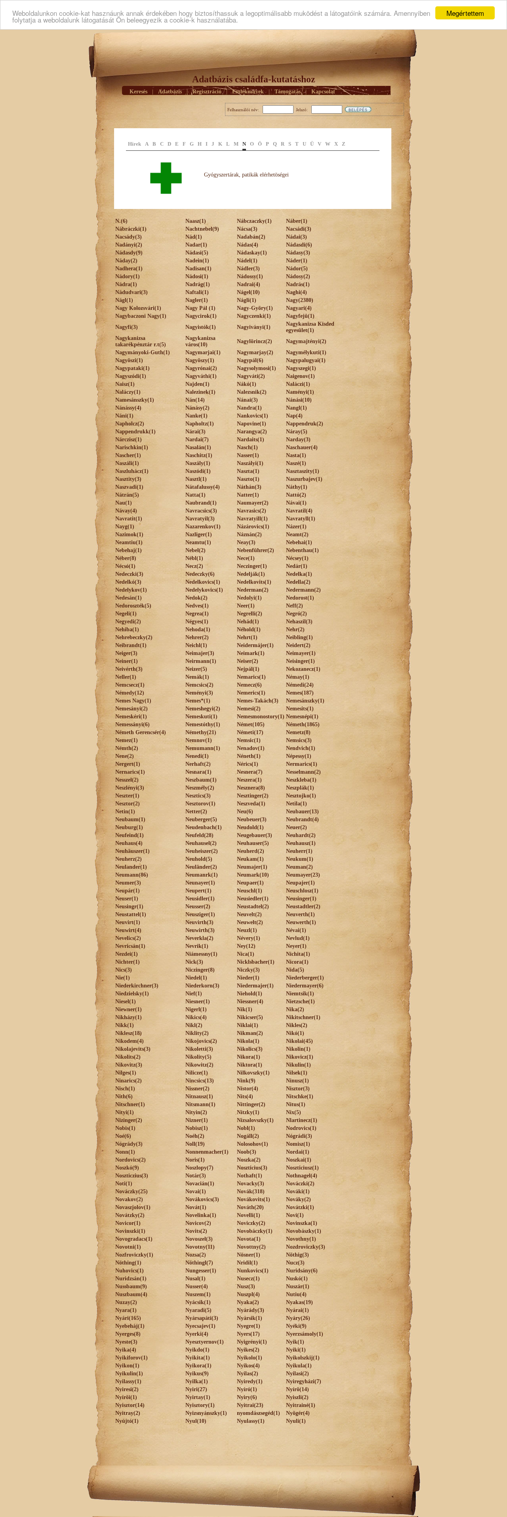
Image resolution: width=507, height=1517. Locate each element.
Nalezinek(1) (200, 392)
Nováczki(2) (300, 1184)
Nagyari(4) (299, 308)
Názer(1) (296, 527)
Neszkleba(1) (301, 780)
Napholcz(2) (129, 424)
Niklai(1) (247, 1025)
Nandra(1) (249, 408)
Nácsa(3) (247, 229)
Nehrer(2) (197, 637)
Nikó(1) (295, 1033)
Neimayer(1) (301, 653)
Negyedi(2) (128, 622)
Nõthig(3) (297, 1255)
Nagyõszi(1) (129, 360)
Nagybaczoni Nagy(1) (140, 316)
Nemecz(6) (249, 685)
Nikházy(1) (128, 1017)
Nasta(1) (296, 455)
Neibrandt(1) (131, 645)
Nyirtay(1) (197, 1397)
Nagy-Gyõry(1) (255, 308)
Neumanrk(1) (201, 875)
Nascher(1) (128, 455)
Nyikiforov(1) (131, 1358)
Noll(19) (195, 1144)
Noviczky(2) (251, 1223)
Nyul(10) (195, 1421)
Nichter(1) (127, 962)
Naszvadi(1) (129, 487)
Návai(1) (296, 503)
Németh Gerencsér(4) (140, 732)
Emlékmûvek (248, 92)
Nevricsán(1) (130, 946)
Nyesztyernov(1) (204, 1342)
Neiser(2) (247, 661)
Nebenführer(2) (255, 550)
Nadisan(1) (198, 269)
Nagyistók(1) (200, 327)
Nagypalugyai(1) (306, 360)
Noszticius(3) (252, 1168)
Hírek (134, 144)
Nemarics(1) (251, 677)
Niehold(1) (249, 994)
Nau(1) (123, 503)
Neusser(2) (197, 906)
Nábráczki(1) (131, 229)
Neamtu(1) (198, 542)
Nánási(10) (299, 400)
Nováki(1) (298, 1191)
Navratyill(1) (252, 519)
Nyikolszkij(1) (303, 1358)
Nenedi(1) (197, 756)
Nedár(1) (296, 566)
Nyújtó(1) (127, 1421)
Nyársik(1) (249, 1318)
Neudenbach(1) (203, 827)
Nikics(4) (196, 1017)
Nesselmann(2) (303, 772)
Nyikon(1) (127, 1366)
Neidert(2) (298, 645)
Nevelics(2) (128, 938)
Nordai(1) (297, 1152)
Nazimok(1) (129, 534)
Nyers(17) (248, 1334)
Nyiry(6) (247, 1397)
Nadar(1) (196, 245)
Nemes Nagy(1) (133, 701)
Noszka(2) (249, 1160)
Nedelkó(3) (128, 582)
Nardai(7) (197, 439)
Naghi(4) (296, 292)
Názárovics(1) (253, 527)
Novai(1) (195, 1191)
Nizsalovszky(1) (255, 1120)
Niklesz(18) (128, 1033)
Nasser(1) (248, 455)
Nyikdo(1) (197, 1350)
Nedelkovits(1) (254, 582)
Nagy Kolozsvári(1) (138, 308)
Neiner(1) (126, 661)
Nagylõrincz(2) (254, 341)
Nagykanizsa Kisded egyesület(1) (310, 327)
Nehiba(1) (127, 629)
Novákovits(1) (253, 1199)
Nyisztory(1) (200, 1405)
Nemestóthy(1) (202, 724)
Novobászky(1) (303, 1231)
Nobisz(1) (196, 1128)
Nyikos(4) (248, 1366)
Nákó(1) (246, 384)
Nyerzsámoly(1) (304, 1334)
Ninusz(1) (297, 1081)
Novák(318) (251, 1191)
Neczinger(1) (252, 566)
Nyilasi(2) (297, 1374)
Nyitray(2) (127, 1413)
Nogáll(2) (248, 1136)
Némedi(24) (300, 685)
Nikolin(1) (298, 1049)
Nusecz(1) (248, 1279)
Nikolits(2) (128, 1057)
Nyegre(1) (248, 1326)
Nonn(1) (125, 1152)
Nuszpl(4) (248, 1294)
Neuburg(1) (129, 827)
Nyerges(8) (128, 1334)
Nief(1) (193, 994)
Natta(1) (195, 495)
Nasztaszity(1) (302, 471)
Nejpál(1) (248, 669)
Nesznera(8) (251, 788)
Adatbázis (170, 92)
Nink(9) (246, 1081)
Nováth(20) (250, 1207)
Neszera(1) (249, 780)
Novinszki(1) (130, 1231)
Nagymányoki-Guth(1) (142, 352)
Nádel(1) (247, 261)
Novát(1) (195, 1207)
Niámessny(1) (201, 954)
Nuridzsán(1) (131, 1279)
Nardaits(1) (250, 439)
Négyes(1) (196, 622)
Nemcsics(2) (199, 685)
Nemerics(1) (251, 693)
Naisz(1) (125, 384)
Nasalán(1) (198, 447)
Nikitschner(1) (303, 1017)
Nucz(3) (295, 1263)
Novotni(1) (128, 1247)
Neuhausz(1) (301, 843)
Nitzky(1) (248, 1112)
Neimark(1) (251, 653)
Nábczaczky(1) (254, 221)
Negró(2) (296, 614)
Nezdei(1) (126, 954)
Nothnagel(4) (301, 1176)
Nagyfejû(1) (300, 316)
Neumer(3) (128, 883)
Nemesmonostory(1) (260, 717)
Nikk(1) (124, 1025)
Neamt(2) (297, 534)
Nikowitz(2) (199, 1065)
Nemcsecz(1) (130, 685)
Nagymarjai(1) (203, 352)
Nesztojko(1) (301, 796)
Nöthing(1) (128, 1263)
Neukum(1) (299, 859)
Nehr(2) (295, 629)
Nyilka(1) (196, 1381)
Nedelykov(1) (131, 590)
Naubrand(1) (201, 503)
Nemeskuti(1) (201, 717)
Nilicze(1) (196, 1073)
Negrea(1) (197, 614)
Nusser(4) (196, 1286)
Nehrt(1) (247, 637)
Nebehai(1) (299, 542)
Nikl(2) (193, 1025)
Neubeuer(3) (252, 819)
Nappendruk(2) (304, 424)
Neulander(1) (131, 867)
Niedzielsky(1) (132, 994)
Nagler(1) (196, 300)
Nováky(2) (298, 1199)
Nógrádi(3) (299, 1136)
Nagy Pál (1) (200, 308)
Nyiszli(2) (297, 1397)
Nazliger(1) (198, 534)
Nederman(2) (253, 590)
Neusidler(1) (200, 899)
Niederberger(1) (305, 978)
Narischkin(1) (131, 447)
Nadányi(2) (128, 245)
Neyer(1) (296, 946)
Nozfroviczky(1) (134, 1255)
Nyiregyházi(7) (303, 1381)
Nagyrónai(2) (201, 368)
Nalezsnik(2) (252, 392)
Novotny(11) (200, 1247)
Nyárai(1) (297, 1310)
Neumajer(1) (252, 867)
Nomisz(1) (298, 1144)
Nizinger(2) (128, 1120)
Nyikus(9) (197, 1374)
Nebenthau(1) (302, 550)
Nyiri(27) (196, 1389)
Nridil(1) (247, 1263)
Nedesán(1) (128, 598)
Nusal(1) (195, 1279)
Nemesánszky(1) (305, 701)
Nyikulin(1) (129, 1374)
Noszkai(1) (298, 1160)
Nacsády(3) (128, 237)
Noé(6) (123, 1136)
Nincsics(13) (199, 1081)
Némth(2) (126, 748)
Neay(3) (246, 542)
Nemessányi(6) (132, 724)
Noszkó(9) (127, 1168)
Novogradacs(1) (133, 1239)
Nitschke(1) (299, 1096)
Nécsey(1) (297, 558)
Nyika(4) (125, 1350)
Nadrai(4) (248, 284)
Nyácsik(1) (198, 1302)
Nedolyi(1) (249, 598)
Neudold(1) (250, 827)
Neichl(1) (196, 645)
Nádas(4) (247, 245)
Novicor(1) (128, 1223)
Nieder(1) (248, 978)
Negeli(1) (126, 614)
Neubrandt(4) (302, 819)
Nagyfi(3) (126, 327)
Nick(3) (194, 962)
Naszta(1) (248, 471)
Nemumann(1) (202, 748)
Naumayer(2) (253, 503)
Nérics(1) (247, 764)
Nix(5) (293, 1112)
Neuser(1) (126, 899)
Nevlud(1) (298, 938)
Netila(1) (296, 804)
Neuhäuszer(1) (132, 851)
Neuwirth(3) (200, 930)
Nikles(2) (296, 1025)
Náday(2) (126, 261)
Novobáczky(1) (255, 1231)
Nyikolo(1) (249, 1358)
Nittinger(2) (251, 1104)
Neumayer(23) (303, 875)
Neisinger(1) (300, 661)
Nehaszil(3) (299, 622)
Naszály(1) (197, 463)
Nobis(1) (125, 1128)
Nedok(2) (196, 598)
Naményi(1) (300, 392)
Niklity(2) (197, 1033)
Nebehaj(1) (128, 550)
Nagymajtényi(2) (306, 341)
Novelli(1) (248, 1215)
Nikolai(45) (299, 1041)
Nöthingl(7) (199, 1263)
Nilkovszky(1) (253, 1073)
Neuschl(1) (249, 891)
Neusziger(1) (200, 914)
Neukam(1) (250, 859)
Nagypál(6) (250, 360)
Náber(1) (296, 221)
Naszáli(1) (127, 463)
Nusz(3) (246, 1286)
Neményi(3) (199, 693)
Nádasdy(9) (129, 253)
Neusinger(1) (301, 899)
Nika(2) (295, 1009)
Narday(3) (298, 439)
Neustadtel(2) (253, 906)
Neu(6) (245, 812)
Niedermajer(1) (255, 986)
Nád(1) (193, 237)
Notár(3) (195, 1176)
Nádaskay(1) (252, 253)
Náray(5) (296, 432)
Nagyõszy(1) (199, 360)
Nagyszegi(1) (301, 368)
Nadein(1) (197, 261)
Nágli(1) (246, 300)
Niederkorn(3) (202, 986)
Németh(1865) (303, 724)
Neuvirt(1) (127, 922)
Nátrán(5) (127, 495)
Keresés (138, 92)
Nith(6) (124, 1096)
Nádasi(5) (196, 253)
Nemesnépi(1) (302, 717)
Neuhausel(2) (201, 843)
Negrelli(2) (249, 614)
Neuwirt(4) (128, 930)
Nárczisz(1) (128, 439)
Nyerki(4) (196, 1334)
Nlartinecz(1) (301, 1120)
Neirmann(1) (200, 661)
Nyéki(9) (296, 1326)
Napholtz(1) (199, 424)
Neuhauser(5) (253, 843)
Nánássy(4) (128, 408)
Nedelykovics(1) (204, 590)
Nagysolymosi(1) (256, 368)
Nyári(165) (128, 1318)
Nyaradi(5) (198, 1310)
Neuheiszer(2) (201, 851)
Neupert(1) (198, 891)
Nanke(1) (196, 416)
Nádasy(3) (298, 253)
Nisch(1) (125, 1089)
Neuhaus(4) (129, 843)
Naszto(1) (248, 479)
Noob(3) (246, 1152)
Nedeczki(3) (129, 574)
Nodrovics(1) (301, 1128)
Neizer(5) (196, 669)
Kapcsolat (323, 92)
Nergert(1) (127, 764)
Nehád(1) (248, 622)
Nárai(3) (195, 432)
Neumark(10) (253, 875)
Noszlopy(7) (199, 1168)
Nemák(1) (197, 677)
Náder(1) (296, 261)
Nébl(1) (194, 558)
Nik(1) (244, 1009)
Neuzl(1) (247, 930)
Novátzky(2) (130, 1215)
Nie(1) (122, 978)
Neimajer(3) (199, 653)
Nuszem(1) (198, 1294)
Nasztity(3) (128, 479)
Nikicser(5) (250, 1017)
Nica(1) (245, 954)
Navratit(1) (128, 519)
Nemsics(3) (299, 740)
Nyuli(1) (296, 1421)
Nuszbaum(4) (131, 1294)
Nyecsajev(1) (200, 1326)
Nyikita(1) (197, 1358)
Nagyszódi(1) (130, 376)
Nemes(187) (300, 693)
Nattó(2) (296, 495)
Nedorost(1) (300, 598)
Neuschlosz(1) (302, 891)
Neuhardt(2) (301, 835)
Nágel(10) (248, 292)
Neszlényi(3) (129, 788)
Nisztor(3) (298, 1089)
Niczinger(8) (200, 970)
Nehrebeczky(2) (133, 637)
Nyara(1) (126, 1310)
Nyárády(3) (250, 1310)
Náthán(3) (249, 487)
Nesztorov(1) (200, 804)
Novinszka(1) (301, 1223)
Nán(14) (195, 400)
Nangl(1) (296, 408)
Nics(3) (123, 970)
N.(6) (121, 221)
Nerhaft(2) (198, 764)
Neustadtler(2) (303, 906)
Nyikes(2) (248, 1350)
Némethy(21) (200, 732)
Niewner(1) (128, 1009)
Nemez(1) (126, 740)
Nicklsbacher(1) (255, 962)
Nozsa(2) (195, 1255)
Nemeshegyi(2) (202, 709)
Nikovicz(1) (299, 1057)
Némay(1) (297, 677)
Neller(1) (125, 677)
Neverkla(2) (199, 938)
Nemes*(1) (197, 701)
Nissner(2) (197, 1089)
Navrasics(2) (251, 511)
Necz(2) (194, 566)
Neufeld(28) (199, 835)
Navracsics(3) (201, 511)
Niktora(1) (249, 1065)
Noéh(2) (194, 1136)
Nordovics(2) (130, 1160)
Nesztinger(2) (253, 796)
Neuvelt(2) (249, 914)
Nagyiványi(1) (254, 327)
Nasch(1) (247, 447)
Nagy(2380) (299, 300)
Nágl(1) (124, 300)
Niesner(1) (197, 1001)
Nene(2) (124, 756)
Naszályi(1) (250, 463)
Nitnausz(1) (199, 1096)
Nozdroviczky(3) (305, 1247)
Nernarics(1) (130, 772)
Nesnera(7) (250, 772)
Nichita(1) (298, 954)
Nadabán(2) (251, 237)
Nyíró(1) (247, 1389)
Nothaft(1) (249, 1176)
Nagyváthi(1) (201, 376)
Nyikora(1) (198, 1366)
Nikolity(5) (198, 1057)
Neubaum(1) (130, 819)
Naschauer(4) (302, 447)
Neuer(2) (296, 827)
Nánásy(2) (197, 408)
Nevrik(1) (196, 946)
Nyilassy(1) (128, 1381)
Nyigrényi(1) (252, 1342)
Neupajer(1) (300, 883)
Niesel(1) (125, 1001)
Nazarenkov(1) (203, 527)
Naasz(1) (195, 221)
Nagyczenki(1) (254, 316)
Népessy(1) (298, 756)
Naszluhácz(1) (132, 471)
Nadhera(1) (129, 269)
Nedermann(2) (303, 590)
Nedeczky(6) (200, 574)
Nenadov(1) (251, 748)
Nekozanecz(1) (303, 669)
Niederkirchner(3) (136, 986)
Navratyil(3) (200, 519)
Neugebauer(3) (254, 835)
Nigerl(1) (196, 1009)
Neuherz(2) (128, 859)
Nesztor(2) (127, 804)
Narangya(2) (252, 432)
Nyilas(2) (247, 1374)
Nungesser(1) (200, 1271)
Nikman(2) (250, 1033)
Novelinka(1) (200, 1215)
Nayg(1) (124, 527)
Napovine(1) (251, 424)
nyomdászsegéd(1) (258, 1413)
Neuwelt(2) (250, 922)
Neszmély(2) (199, 788)
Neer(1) (246, 606)
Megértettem (465, 13)
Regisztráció (207, 92)
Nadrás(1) (298, 284)
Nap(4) (294, 416)
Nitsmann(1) (200, 1104)
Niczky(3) (248, 970)
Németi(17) (250, 732)
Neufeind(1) (129, 835)
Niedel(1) (196, 978)
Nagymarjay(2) (255, 352)
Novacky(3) (250, 1184)
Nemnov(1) (198, 740)
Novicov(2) (198, 1223)
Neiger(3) (126, 653)
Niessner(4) (250, 1001)
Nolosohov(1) (252, 1144)
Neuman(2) (299, 867)
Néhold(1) (249, 629)
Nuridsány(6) (302, 1271)
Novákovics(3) (202, 1199)
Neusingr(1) (129, 906)
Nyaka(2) (248, 1302)
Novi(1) (295, 1215)
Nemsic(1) (249, 740)
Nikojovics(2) (201, 1041)
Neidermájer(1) (255, 645)
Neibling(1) (299, 637)
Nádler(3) (248, 269)
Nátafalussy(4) (202, 487)
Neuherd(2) (250, 851)
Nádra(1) (126, 284)
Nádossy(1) (250, 276)
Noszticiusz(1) (302, 1168)
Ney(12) (246, 946)
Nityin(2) (196, 1112)
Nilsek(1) (296, 1073)
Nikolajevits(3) (133, 1049)
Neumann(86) (131, 875)
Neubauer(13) (302, 812)
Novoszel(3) (199, 1239)
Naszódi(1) (198, 471)
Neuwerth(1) (301, 922)
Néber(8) (125, 558)
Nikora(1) (248, 1057)
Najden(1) (197, 384)
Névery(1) (248, 938)
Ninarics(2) (128, 1081)
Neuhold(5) (198, 859)
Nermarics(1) (301, 764)
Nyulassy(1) (251, 1421)
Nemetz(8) (298, 732)
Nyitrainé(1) (300, 1405)
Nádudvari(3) (131, 292)
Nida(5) (295, 970)
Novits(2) (196, 1231)
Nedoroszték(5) (133, 606)
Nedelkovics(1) (202, 582)
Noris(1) (195, 1160)
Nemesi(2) (249, 709)
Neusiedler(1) (253, 899)
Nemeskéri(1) (131, 717)
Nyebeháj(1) (130, 1326)
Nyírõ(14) (297, 1389)
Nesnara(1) (198, 772)
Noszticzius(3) (131, 1176)
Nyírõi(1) (126, 1397)
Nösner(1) (248, 1255)
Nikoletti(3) (199, 1049)
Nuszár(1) (297, 1286)
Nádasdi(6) (299, 245)
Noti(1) (123, 1184)
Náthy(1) (296, 487)
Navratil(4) (299, 511)
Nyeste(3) (126, 1342)
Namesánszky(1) (134, 400)
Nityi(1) (124, 1112)
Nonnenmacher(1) (207, 1152)
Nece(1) (246, 558)
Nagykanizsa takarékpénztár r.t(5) (140, 341)
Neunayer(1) (200, 883)
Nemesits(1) (300, 709)
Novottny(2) (251, 1247)
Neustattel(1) (130, 914)
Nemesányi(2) (131, 709)
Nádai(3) (296, 237)
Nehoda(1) (197, 629)
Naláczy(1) (128, 392)
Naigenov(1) (300, 376)
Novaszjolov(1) (133, 1207)
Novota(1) (249, 1239)
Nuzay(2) (126, 1302)
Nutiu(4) (296, 1294)
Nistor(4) (247, 1089)
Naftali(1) (197, 292)
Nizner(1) (196, 1120)
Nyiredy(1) (250, 1381)
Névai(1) (296, 930)
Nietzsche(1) (300, 1001)
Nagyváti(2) (251, 376)
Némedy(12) (129, 693)
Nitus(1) (295, 1104)
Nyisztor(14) (130, 1405)
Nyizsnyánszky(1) (206, 1413)
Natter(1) (248, 495)
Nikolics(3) (250, 1049)
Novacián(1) (199, 1184)
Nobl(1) (246, 1128)
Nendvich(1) (300, 748)
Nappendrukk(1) (135, 432)
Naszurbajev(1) (304, 479)
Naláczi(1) (298, 384)
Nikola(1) (248, 1041)
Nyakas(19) (299, 1302)
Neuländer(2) (201, 867)
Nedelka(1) (299, 574)
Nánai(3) (247, 400)
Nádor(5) (297, 269)
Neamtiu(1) (129, 542)
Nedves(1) (197, 606)
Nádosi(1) (196, 276)
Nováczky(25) (131, 1191)
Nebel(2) (195, 550)
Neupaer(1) (250, 883)
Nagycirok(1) (201, 316)
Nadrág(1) (197, 284)
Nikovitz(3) (128, 1065)
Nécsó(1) (125, 566)
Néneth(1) (249, 756)
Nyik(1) (295, 1342)
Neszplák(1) (300, 788)
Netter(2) (196, 812)
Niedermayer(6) (305, 986)
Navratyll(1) (300, 519)
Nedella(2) (298, 582)
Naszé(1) (296, 463)
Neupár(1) (127, 891)
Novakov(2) (129, 1199)
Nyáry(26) (298, 1318)
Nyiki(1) (296, 1350)
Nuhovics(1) (129, 1271)
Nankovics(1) (252, 416)
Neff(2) (294, 606)
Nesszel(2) (127, 780)
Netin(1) (125, 812)
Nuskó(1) (297, 1279)
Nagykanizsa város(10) (200, 341)
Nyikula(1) (299, 1366)
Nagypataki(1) (132, 368)
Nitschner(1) (130, 1104)
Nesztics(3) (198, 796)
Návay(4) (126, 511)
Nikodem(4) (129, 1041)
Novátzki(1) (300, 1207)
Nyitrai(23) (250, 1405)
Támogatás (287, 92)
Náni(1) (124, 416)
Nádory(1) (127, 276)
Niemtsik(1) (300, 994)
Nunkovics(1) (253, 1271)
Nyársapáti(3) (201, 1318)
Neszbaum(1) (201, 780)
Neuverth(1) (300, 914)
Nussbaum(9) (131, 1286)
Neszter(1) (127, 796)
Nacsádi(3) (298, 229)
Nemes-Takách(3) (257, 701)
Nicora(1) (297, 962)
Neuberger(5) (201, 819)
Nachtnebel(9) (202, 229)
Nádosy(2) (298, 276)
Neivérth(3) (129, 669)
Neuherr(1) (299, 851)
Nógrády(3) (129, 1144)
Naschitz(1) (198, 455)
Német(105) (251, 724)
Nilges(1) (125, 1073)
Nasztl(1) (196, 479)
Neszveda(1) (251, 804)
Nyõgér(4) (298, 1413)
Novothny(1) (301, 1239)
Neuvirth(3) (199, 922)
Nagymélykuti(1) (306, 352)
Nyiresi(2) (127, 1389)
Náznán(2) (249, 534)
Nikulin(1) (298, 1065)
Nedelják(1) (251, 574)
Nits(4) (245, 1096)
